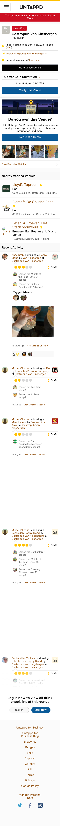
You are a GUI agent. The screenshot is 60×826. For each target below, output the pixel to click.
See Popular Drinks (14, 164)
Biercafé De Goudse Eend (33, 202)
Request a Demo (30, 137)
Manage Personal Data (30, 796)
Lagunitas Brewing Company (32, 371)
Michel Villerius (20, 368)
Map (9, 47)
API (30, 769)
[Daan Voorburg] (30, 354)
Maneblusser (19, 422)
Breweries (30, 741)
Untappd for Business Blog (30, 734)
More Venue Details (30, 67)
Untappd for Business (30, 727)
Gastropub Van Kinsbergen (27, 260)
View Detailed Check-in (37, 346)
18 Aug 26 (16, 405)
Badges (30, 747)
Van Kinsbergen (32, 257)
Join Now (41, 709)
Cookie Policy (30, 785)
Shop (30, 752)
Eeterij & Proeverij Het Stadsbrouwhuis (29, 225)
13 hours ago (18, 346)
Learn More (35, 60)
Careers (30, 763)
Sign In (19, 709)
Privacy (30, 780)
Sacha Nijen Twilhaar (24, 658)
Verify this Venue (30, 90)
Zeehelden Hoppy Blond (26, 532)
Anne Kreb (18, 254)
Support (30, 758)
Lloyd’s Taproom (25, 184)
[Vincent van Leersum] (24, 354)
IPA (48, 368)
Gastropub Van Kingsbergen (28, 535)
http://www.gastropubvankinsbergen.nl (26, 53)
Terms (30, 774)
